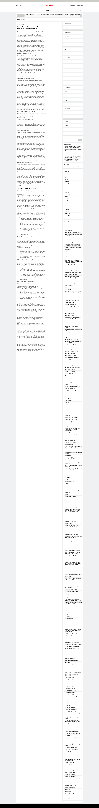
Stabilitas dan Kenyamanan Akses (70, 658)
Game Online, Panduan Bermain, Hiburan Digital (73, 332)
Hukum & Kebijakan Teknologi (70, 371)
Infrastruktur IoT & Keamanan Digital (71, 375)
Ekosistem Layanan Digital (69, 302)
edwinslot (66, 287)
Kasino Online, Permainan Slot (70, 388)
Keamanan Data (67, 413)
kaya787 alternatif (68, 398)
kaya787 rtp (67, 404)
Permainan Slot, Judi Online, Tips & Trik (71, 589)
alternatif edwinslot (68, 223)
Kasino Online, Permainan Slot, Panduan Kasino (73, 390)
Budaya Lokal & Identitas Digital (70, 256)
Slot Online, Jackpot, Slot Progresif (71, 633)
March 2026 (67, 181)
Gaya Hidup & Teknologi (69, 365)
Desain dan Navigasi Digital (69, 268)
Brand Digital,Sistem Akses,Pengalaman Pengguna (73, 253)
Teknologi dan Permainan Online (70, 703)
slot (65, 49)
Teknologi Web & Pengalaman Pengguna (71, 749)
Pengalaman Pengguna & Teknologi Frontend (72, 555)
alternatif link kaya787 (68, 230)
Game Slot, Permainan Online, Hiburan (71, 344)
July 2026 (66, 173)
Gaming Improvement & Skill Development (72, 351)
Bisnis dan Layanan (68, 249)
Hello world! (77, 166)
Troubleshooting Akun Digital (70, 776)
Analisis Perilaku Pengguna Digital (70, 237)
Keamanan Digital (68, 415)
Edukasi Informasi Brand (69, 285)
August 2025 (67, 196)
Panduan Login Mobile (68, 523)
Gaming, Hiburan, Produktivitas (70, 353)
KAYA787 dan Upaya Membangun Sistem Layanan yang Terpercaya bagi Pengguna (24, 14)
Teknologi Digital (67, 705)
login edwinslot (67, 477)
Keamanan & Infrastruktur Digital (70, 406)
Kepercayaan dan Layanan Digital (70, 442)
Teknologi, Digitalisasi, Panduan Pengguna (72, 751)
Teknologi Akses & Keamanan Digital (71, 701)
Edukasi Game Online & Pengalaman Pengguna (73, 283)
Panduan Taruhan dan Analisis (70, 546)
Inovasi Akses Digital (68, 380)
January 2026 (67, 185)
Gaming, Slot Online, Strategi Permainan (71, 359)
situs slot (66, 74)
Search (65, 137)
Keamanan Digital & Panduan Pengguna (71, 417)
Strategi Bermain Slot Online (69, 666)
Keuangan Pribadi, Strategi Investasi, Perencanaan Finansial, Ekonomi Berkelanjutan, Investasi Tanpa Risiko (73, 458)
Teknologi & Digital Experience (70, 681)
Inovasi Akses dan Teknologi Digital (71, 377)
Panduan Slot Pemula (68, 541)
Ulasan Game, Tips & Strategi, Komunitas (72, 783)
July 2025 (66, 198)
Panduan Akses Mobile (69, 498)
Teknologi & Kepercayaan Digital (70, 690)
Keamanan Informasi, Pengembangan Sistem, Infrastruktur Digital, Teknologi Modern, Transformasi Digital (72, 429)
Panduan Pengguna (68, 532)
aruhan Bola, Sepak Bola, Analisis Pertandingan (73, 247)
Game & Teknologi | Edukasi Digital (71, 315)
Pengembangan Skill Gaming (69, 567)
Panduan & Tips (67, 492)
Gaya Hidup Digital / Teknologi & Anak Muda (72, 367)
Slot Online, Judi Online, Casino (70, 635)
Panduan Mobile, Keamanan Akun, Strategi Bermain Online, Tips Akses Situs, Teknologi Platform (72, 526)
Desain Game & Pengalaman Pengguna (71, 270)
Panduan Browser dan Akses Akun (70, 502)
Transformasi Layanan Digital (70, 770)
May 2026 (66, 177)
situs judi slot (67, 607)
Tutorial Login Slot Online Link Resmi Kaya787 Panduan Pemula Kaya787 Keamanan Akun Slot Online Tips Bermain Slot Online (73, 779)
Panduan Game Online (68, 513)
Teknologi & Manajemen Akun (70, 692)
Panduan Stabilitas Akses (69, 543)
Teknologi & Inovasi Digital (69, 686)
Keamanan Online (68, 432)
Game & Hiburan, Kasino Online (70, 313)
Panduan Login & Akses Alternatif (70, 521)
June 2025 (66, 200)
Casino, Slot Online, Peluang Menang (71, 258)
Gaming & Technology (68, 349)
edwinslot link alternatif (69, 296)
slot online (66, 627)
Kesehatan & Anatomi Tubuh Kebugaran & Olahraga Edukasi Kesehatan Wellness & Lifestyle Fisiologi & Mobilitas (73, 447)
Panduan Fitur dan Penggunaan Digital (71, 507)
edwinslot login (67, 298)
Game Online (67, 320)
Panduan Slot (67, 539)
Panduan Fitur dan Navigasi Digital (70, 505)
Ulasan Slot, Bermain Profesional (70, 785)
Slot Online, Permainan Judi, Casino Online (72, 646)
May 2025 (66, 202)
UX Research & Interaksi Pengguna (70, 793)
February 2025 (67, 209)
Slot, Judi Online (67, 656)
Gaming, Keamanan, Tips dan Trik (70, 355)
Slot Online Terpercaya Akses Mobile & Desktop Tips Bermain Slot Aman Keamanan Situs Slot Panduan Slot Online (73, 630)
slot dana (66, 112)
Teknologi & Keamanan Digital (70, 688)
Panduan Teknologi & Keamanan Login (71, 548)
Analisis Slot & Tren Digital (69, 242)
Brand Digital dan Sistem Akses (70, 251)
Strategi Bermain (67, 662)
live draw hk (67, 83)
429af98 (19, 30)
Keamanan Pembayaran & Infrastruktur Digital (72, 434)
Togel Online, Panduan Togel (69, 762)
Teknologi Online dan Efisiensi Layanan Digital (72, 733)
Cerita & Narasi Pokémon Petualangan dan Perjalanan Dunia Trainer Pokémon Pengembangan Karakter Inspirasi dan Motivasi (73, 261)
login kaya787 (67, 479)
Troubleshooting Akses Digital (70, 774)
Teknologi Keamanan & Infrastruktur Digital (72, 731)
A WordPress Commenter (69, 166)
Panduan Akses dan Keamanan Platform (71, 496)
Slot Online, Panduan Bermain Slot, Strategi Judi (73, 642)
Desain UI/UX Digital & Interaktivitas (71, 274)
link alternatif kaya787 (68, 475)
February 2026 (67, 183)
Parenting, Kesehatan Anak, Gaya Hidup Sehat (72, 550)
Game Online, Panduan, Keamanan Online (72, 339)
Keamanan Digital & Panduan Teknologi (71, 419)
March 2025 (67, 207)
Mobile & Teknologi (68, 483)
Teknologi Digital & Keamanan (70, 707)
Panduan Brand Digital (68, 500)
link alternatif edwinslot (69, 473)
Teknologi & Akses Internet (69, 677)
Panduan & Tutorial (68, 494)
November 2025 (67, 190)
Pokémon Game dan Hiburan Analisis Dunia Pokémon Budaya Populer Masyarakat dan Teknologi (72, 596)
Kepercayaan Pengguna (69, 444)
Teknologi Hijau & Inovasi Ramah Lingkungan (72, 725)
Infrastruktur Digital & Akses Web (70, 373)
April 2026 (66, 179)
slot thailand (67, 91)
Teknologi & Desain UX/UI (69, 679)
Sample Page (48, 10)
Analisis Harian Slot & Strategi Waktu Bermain (72, 232)
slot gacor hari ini (68, 32)
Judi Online (66, 384)
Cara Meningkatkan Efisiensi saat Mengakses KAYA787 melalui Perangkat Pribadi (58, 14)
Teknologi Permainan (68, 735)
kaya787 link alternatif (68, 400)
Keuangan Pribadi (68, 455)
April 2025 (66, 205)
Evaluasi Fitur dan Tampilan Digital (71, 304)
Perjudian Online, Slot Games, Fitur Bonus (72, 570)
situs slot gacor (67, 108)
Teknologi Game (67, 723)
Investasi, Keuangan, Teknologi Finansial (72, 382)
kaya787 (66, 396)
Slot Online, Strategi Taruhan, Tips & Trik (71, 651)
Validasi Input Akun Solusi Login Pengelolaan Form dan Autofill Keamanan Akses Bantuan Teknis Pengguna (72, 797)
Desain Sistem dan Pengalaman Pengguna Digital (73, 272)
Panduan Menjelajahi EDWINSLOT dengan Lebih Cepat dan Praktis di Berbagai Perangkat (61, 1)
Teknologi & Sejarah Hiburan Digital (71, 698)
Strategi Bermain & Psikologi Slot (70, 664)
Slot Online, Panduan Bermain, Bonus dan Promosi (73, 644)
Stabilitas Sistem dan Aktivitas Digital (71, 660)
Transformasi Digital (68, 764)
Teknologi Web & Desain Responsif (71, 747)
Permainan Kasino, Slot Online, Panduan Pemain (73, 572)
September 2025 (67, 194)
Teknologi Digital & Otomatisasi (70, 711)
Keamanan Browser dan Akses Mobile (71, 411)
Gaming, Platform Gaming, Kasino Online (72, 357)
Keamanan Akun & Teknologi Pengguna (71, 408)
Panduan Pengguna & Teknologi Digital (71, 534)
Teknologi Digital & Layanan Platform (71, 709)
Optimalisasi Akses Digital (69, 485)
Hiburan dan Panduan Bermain (70, 369)
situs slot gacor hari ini (69, 618)
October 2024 (67, 217)
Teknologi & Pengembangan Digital (71, 696)
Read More (19, 185)
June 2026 (66, 175)
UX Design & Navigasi (68, 791)
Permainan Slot (67, 581)
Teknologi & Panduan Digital (69, 694)
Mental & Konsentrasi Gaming (70, 481)
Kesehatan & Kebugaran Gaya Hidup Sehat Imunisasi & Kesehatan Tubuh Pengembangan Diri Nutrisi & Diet (73, 452)
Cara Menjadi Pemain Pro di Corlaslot (26, 188)
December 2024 (67, 213)
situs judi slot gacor (68, 610)
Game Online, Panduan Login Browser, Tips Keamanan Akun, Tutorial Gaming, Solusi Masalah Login (73, 336)
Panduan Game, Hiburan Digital (70, 515)
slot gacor (66, 121)
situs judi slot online (68, 612)
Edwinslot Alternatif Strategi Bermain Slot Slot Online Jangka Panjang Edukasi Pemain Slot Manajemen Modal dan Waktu (73, 292)
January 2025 (67, 211)
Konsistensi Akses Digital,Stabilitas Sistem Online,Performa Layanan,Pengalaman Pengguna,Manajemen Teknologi (72, 469)
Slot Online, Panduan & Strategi (70, 640)
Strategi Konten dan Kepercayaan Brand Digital (73, 672)
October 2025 (67, 192)
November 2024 (67, 215)
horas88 (34, 55)
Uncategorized (67, 789)
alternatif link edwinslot (69, 228)
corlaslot (29, 191)
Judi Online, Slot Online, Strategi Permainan (72, 386)
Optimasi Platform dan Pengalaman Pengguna (72, 490)
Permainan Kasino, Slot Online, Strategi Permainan (73, 574)
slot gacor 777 (67, 95)
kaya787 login (67, 402)
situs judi (66, 605)
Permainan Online (68, 576)
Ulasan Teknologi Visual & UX (70, 787)
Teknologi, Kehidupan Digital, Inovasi (71, 753)
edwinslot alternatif (68, 289)
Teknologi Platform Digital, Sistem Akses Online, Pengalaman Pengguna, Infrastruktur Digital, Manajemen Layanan (73, 744)
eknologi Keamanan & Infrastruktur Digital (72, 300)
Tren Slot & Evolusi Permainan (70, 772)
